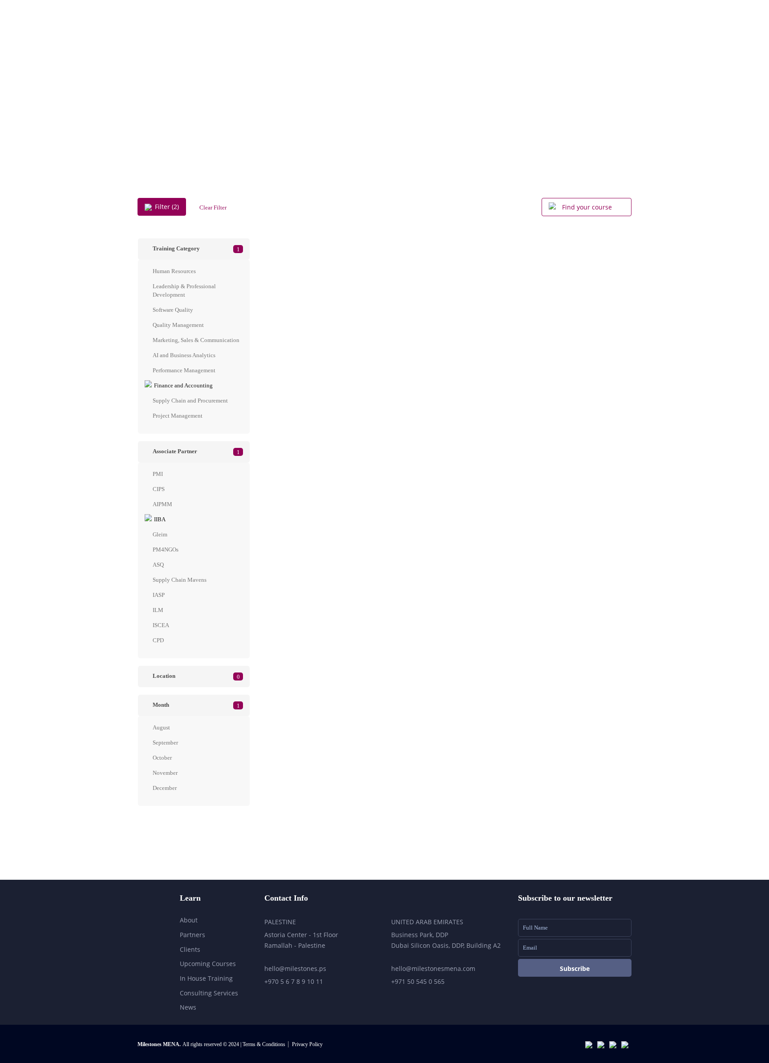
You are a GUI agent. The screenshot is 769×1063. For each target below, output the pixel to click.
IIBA (160, 519)
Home (392, 36)
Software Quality (173, 309)
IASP (159, 595)
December (165, 788)
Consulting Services (209, 993)
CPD (158, 640)
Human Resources (174, 271)
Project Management (177, 415)
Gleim (160, 534)
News (188, 1007)
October (162, 757)
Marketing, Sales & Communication (196, 340)
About (432, 36)
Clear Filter (213, 207)
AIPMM (162, 504)
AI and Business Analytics (184, 355)
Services (477, 36)
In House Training (206, 978)
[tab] (194, 249)
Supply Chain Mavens (179, 579)
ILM (158, 610)
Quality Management (178, 325)
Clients (190, 949)
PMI (158, 474)
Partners (192, 934)
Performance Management (184, 370)
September (165, 742)
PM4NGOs (165, 549)
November (165, 772)
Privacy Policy (307, 1044)
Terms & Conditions (265, 1044)
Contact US (608, 36)
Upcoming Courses (540, 36)
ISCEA (161, 625)
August (161, 727)
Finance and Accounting (183, 385)
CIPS (159, 489)
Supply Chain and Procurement (190, 400)
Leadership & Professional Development (184, 290)
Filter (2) (167, 206)
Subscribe (575, 968)
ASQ (158, 564)
